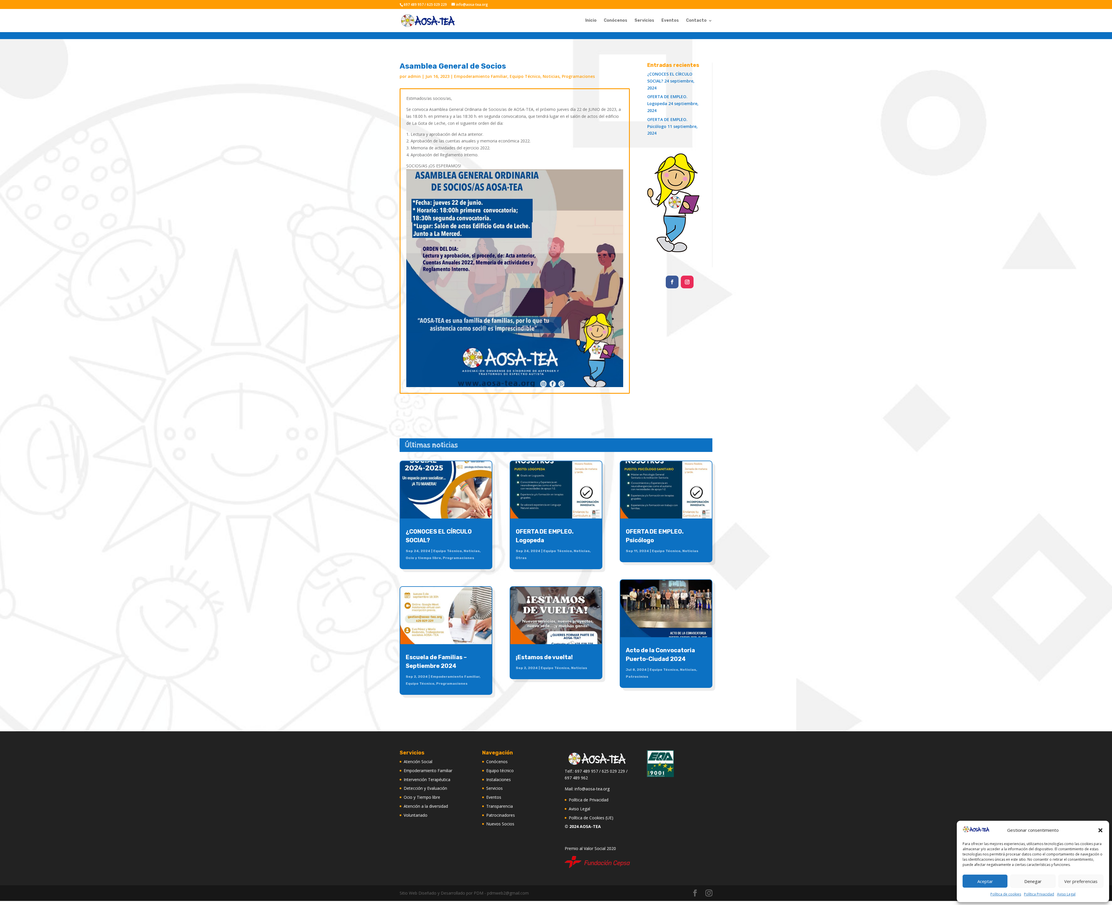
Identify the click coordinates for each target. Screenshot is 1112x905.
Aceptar (985, 881)
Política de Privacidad (588, 800)
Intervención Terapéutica (427, 779)
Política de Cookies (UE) (591, 817)
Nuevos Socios (500, 824)
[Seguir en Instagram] (687, 282)
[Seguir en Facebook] (672, 282)
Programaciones (578, 76)
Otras (521, 558)
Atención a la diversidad (426, 806)
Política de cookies (1005, 894)
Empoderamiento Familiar (480, 76)
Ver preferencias (1081, 881)
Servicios (644, 21)
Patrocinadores (500, 815)
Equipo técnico (500, 770)
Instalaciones (498, 779)
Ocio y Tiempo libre (422, 797)
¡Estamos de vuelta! (544, 657)
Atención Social (418, 761)
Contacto (696, 21)
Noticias (551, 76)
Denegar (1033, 881)
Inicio (591, 21)
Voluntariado (415, 815)
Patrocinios (637, 677)
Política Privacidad (1039, 894)
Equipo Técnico (525, 76)
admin (414, 76)
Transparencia (499, 806)
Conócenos (615, 21)
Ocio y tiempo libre (423, 558)
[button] (1100, 830)
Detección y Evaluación (425, 788)
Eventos (670, 21)
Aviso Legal (1066, 894)
